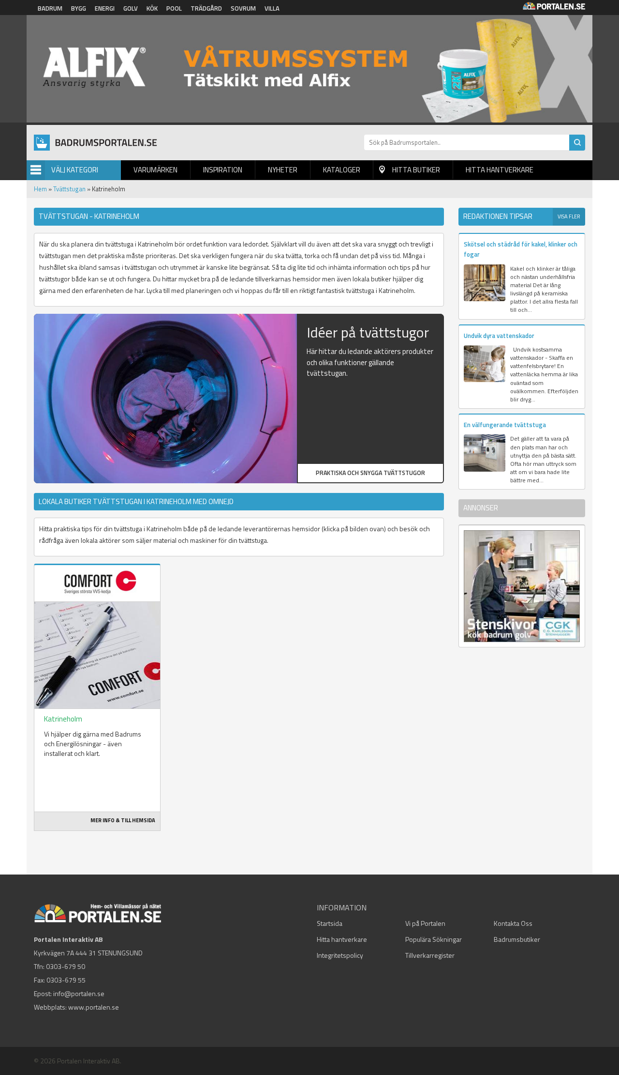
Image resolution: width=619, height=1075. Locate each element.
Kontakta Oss (513, 923)
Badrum (50, 8)
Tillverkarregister (430, 955)
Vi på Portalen (425, 923)
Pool (174, 8)
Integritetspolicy (340, 955)
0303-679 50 (65, 966)
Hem (40, 189)
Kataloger (341, 169)
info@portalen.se (78, 993)
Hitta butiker (416, 169)
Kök (152, 8)
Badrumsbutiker (517, 939)
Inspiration (222, 169)
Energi (105, 8)
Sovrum (243, 8)
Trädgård (206, 8)
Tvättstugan (69, 189)
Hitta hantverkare (499, 169)
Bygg (78, 8)
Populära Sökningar (433, 939)
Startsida (329, 923)
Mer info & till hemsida (122, 820)
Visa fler (569, 216)
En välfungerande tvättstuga (505, 425)
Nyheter (282, 169)
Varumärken (155, 169)
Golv (130, 8)
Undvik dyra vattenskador (499, 335)
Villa (272, 8)
